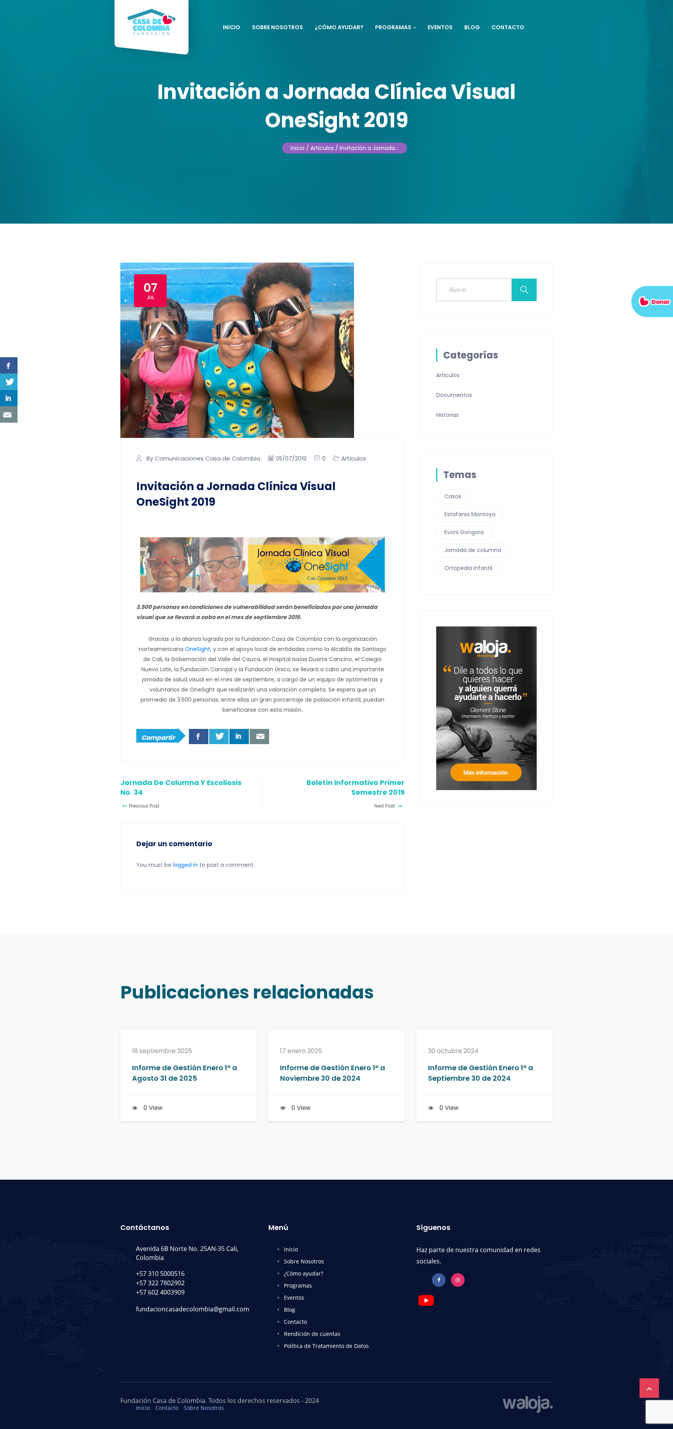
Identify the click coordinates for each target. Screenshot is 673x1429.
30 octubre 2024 (453, 1051)
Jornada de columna (472, 550)
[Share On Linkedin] (239, 736)
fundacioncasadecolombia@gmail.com (192, 1309)
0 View (152, 1108)
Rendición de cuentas (312, 1333)
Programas (393, 27)
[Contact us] (259, 736)
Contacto (508, 27)
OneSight (197, 649)
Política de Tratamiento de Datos (326, 1346)
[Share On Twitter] (219, 736)
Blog (472, 27)
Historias (447, 415)
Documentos (454, 395)
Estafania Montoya (469, 514)
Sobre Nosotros (277, 27)
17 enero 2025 (301, 1051)
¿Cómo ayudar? (339, 27)
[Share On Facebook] (198, 736)
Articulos (353, 458)
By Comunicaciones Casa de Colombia (203, 458)
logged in (185, 865)
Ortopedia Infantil (468, 568)
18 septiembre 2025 (162, 1051)
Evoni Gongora (464, 532)
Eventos (440, 27)
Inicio (231, 27)
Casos (452, 496)
